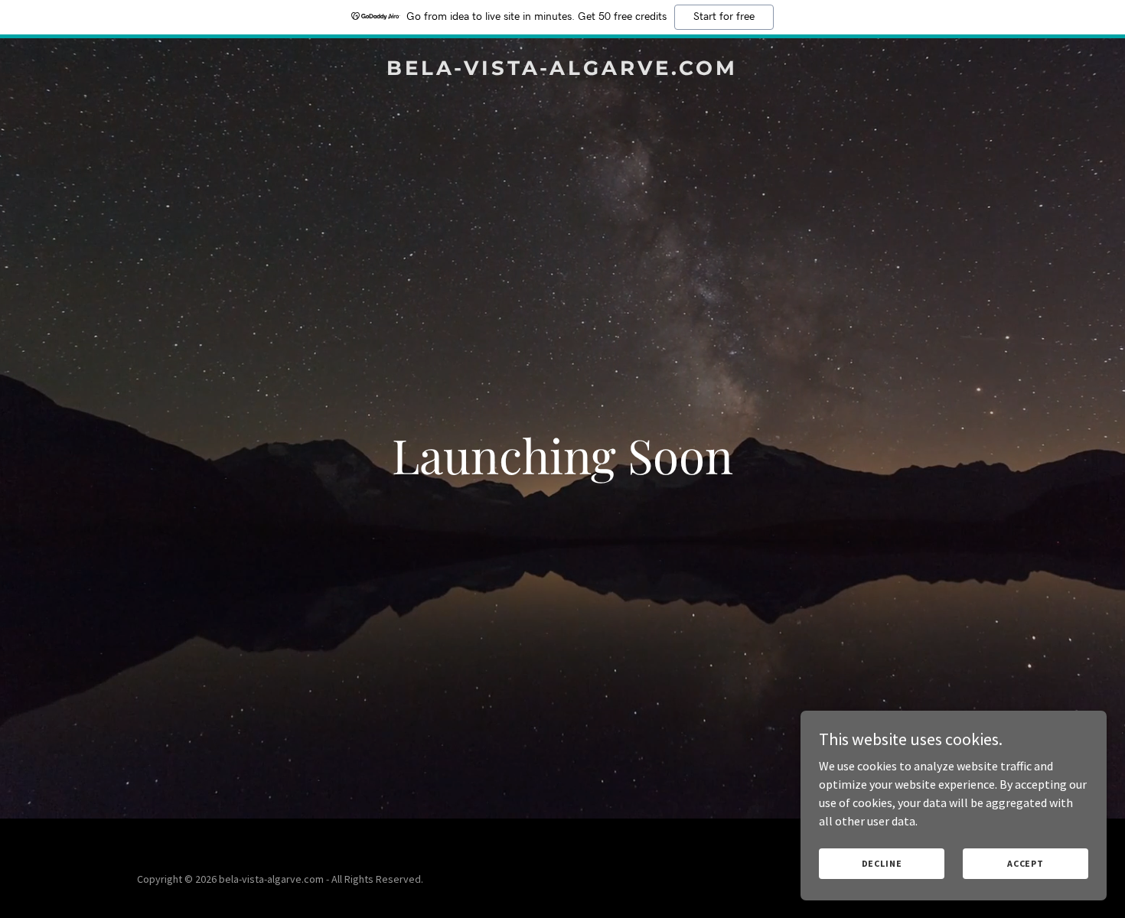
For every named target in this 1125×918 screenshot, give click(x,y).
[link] (562, 70)
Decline (882, 863)
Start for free (724, 16)
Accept (1025, 863)
